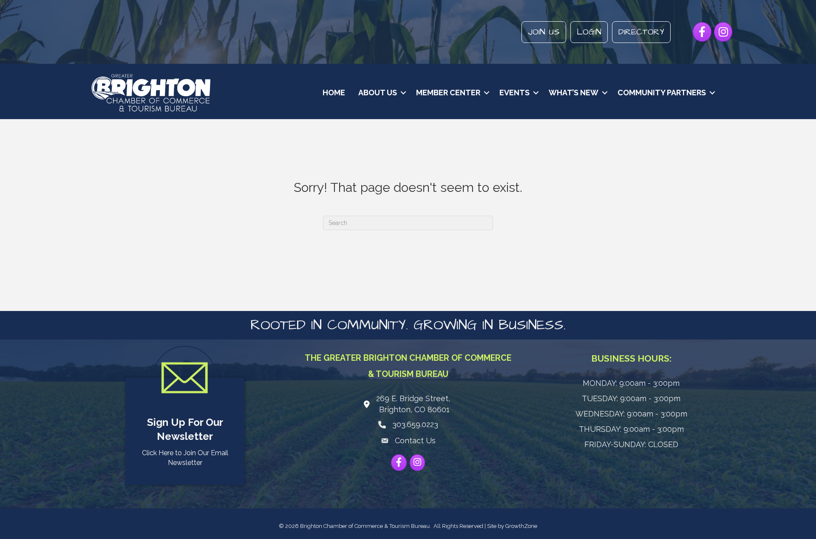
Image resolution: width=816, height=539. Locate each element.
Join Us (544, 32)
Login (589, 32)
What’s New (573, 92)
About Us (377, 92)
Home (334, 92)
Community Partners (662, 92)
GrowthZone (521, 526)
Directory (641, 32)
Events (514, 92)
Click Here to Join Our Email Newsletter (185, 458)
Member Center (448, 92)
